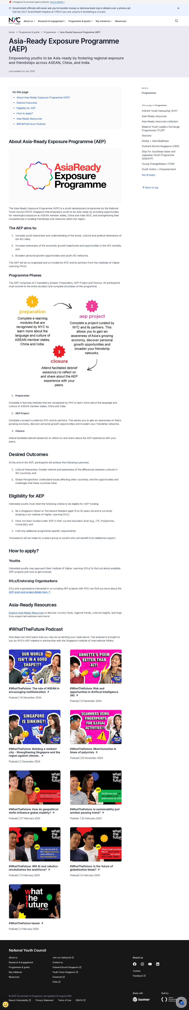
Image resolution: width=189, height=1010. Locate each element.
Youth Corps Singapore (64, 972)
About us (13, 957)
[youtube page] (150, 964)
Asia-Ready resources (154, 116)
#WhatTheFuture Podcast (31, 123)
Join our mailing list (62, 957)
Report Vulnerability (18, 1000)
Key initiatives (15, 972)
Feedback (138, 976)
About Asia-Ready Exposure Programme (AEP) (43, 97)
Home (12, 32)
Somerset (57, 977)
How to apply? (25, 113)
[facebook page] (134, 964)
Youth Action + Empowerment (159, 169)
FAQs (55, 982)
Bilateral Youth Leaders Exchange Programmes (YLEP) (161, 128)
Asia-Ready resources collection (160, 121)
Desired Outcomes (27, 102)
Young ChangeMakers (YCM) (158, 163)
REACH (79, 1000)
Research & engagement (21, 962)
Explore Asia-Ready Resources (26, 612)
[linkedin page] (157, 964)
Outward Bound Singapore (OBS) (160, 146)
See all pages (148, 175)
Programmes (50, 32)
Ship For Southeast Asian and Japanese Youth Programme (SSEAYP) (158, 155)
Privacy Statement (44, 1000)
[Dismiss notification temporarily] (178, 8)
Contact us (58, 962)
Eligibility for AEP (26, 108)
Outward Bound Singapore (66, 967)
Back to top (151, 187)
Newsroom (120, 21)
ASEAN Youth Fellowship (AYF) (159, 110)
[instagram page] (142, 964)
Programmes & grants (29, 32)
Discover (147, 135)
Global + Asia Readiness (155, 140)
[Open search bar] (176, 20)
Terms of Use (64, 1000)
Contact (136, 971)
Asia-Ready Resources (29, 118)
